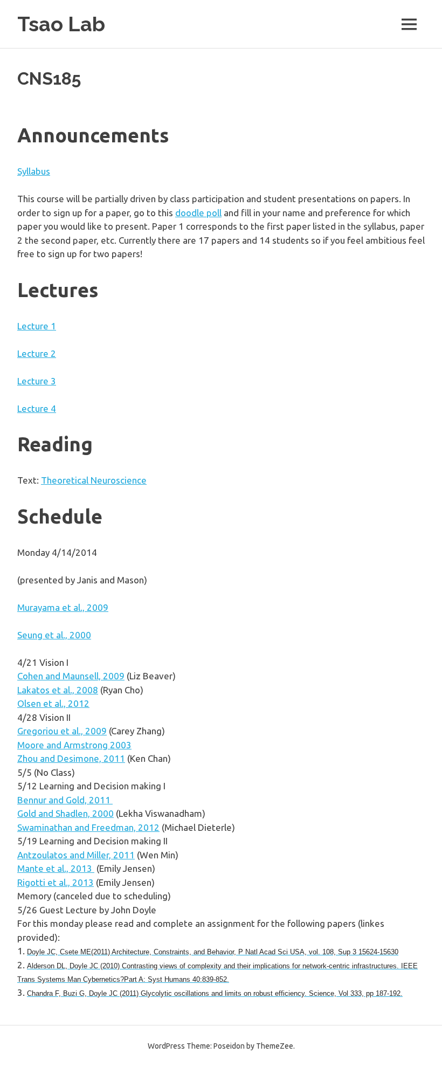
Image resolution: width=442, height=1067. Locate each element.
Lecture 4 (36, 408)
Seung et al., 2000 (54, 635)
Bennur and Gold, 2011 (65, 800)
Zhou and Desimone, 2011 (71, 758)
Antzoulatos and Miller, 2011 (76, 855)
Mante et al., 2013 (55, 868)
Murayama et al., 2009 (62, 607)
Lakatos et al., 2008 (57, 690)
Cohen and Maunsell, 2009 (71, 676)
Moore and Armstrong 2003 (74, 745)
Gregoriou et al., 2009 (62, 731)
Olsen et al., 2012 (53, 703)
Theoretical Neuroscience (94, 480)
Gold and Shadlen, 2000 (65, 813)
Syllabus (33, 171)
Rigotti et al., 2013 (55, 882)
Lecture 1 (36, 326)
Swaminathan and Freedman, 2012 (88, 827)
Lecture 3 (36, 381)
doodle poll (198, 213)
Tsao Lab (61, 24)
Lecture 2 (36, 353)
